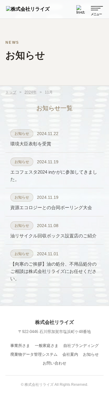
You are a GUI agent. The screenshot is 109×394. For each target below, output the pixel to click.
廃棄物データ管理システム (34, 354)
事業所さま (20, 345)
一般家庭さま (46, 345)
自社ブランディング (81, 345)
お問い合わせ (54, 363)
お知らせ (91, 354)
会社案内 (70, 354)
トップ (10, 92)
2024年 (31, 92)
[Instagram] (80, 9)
